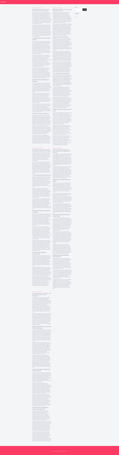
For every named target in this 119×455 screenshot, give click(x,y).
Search (76, 7)
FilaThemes (65, 451)
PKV (75, 16)
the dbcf (3, 2)
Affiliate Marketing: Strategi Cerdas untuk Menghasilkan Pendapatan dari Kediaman (61, 151)
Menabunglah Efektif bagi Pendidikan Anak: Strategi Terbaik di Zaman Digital (41, 150)
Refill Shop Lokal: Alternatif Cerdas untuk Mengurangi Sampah (62, 10)
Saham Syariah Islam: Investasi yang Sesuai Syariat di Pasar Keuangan (40, 10)
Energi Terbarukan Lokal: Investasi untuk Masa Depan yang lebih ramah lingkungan (41, 295)
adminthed (40, 7)
